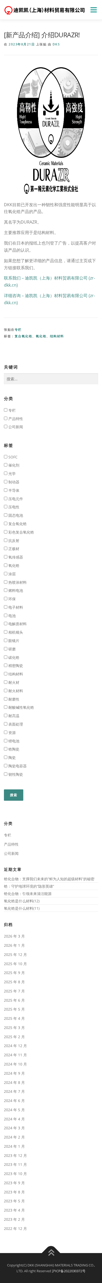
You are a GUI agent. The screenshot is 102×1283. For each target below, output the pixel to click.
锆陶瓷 (13, 749)
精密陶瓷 (15, 665)
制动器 (13, 481)
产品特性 (15, 418)
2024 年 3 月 (14, 1127)
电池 (11, 615)
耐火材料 (15, 690)
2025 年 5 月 (14, 1009)
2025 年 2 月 (14, 1036)
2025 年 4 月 (14, 1018)
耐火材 (13, 682)
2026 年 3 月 (14, 936)
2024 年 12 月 (15, 1045)
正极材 (13, 548)
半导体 (13, 490)
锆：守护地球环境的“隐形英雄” (29, 886)
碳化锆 (13, 657)
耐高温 (13, 715)
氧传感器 (15, 557)
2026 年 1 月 (14, 945)
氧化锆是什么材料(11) (21, 908)
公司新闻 (15, 426)
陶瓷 (11, 757)
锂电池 (13, 740)
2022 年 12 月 (15, 1228)
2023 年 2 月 (14, 1219)
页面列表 (93, 10)
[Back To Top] (51, 1253)
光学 (11, 473)
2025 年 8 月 (14, 981)
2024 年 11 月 (15, 1054)
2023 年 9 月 (14, 1182)
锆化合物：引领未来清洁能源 (28, 893)
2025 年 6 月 (14, 1000)
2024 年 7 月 (14, 1091)
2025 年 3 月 (14, 1027)
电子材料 (15, 607)
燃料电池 (15, 590)
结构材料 (57, 336)
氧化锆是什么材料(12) (21, 900)
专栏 (18, 329)
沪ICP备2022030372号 (69, 1271)
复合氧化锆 (23, 336)
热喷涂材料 (17, 582)
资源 (11, 732)
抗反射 (13, 540)
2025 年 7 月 (14, 991)
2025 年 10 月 (15, 963)
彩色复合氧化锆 (20, 532)
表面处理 (15, 724)
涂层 (11, 573)
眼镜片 (13, 640)
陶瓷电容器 (17, 765)
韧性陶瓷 (15, 774)
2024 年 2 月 (14, 1137)
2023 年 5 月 (14, 1200)
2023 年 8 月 (14, 1191)
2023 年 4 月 (14, 1210)
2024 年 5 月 (14, 1109)
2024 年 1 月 (14, 1146)
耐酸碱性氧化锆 (20, 707)
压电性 (13, 506)
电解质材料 (17, 623)
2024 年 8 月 (14, 1082)
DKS (56, 44)
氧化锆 (41, 336)
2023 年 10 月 (15, 1173)
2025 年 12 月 (15, 954)
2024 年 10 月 (15, 1064)
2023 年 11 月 (15, 1164)
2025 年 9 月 (14, 972)
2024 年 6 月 (14, 1100)
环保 (11, 598)
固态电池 (15, 515)
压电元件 (15, 498)
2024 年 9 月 (14, 1073)
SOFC (12, 456)
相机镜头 (15, 632)
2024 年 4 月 (14, 1118)
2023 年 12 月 (15, 1155)
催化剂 (13, 465)
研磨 (11, 648)
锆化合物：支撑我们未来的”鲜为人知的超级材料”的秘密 (49, 878)
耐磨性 (13, 699)
